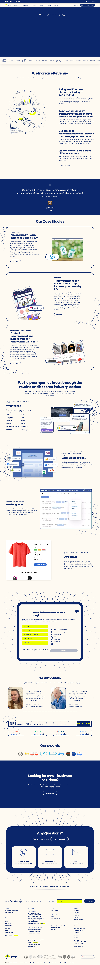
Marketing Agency (79, 919)
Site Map (72, 962)
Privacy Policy (24, 962)
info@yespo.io (78, 947)
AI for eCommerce (33, 948)
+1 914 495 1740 (79, 944)
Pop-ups (9, 423)
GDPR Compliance (52, 962)
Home (6, 1)
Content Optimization (34, 944)
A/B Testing (31, 946)
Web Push (8, 923)
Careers (76, 917)
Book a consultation (87, 5)
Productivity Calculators (80, 934)
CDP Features (9, 912)
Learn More (50, 793)
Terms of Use (44, 651)
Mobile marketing (33, 921)
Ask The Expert (66, 165)
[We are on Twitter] (82, 941)
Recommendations (12, 426)
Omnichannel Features (11, 910)
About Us (76, 910)
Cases (75, 927)
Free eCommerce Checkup (12, 914)
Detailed (16, 261)
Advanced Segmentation (35, 933)
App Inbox (24, 426)
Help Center (17, 1)
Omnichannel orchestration (36, 918)
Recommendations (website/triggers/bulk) (35, 914)
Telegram (9, 430)
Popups (7, 930)
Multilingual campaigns (34, 916)
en (86, 1)
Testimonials (77, 914)
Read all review (35, 700)
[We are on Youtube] (85, 941)
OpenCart (54, 920)
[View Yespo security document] (20, 901)
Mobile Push (8, 925)
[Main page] (8, 5)
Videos (76, 937)
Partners (76, 915)
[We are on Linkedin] (78, 941)
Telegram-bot (9, 932)
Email (8, 415)
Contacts (76, 912)
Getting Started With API (58, 926)
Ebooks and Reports (79, 928)
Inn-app (7, 928)
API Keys (53, 929)
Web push (9, 418)
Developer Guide (55, 927)
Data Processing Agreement (37, 962)
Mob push (9, 420)
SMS (22, 415)
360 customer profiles (34, 929)
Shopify (53, 916)
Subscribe (89, 901)
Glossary (76, 932)
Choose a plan (55, 910)
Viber (22, 418)
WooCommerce (55, 918)
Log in (93, 1)
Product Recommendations (36, 939)
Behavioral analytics (34, 931)
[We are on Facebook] (74, 941)
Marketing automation (34, 920)
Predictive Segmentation (35, 941)
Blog (11, 1)
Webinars (76, 935)
